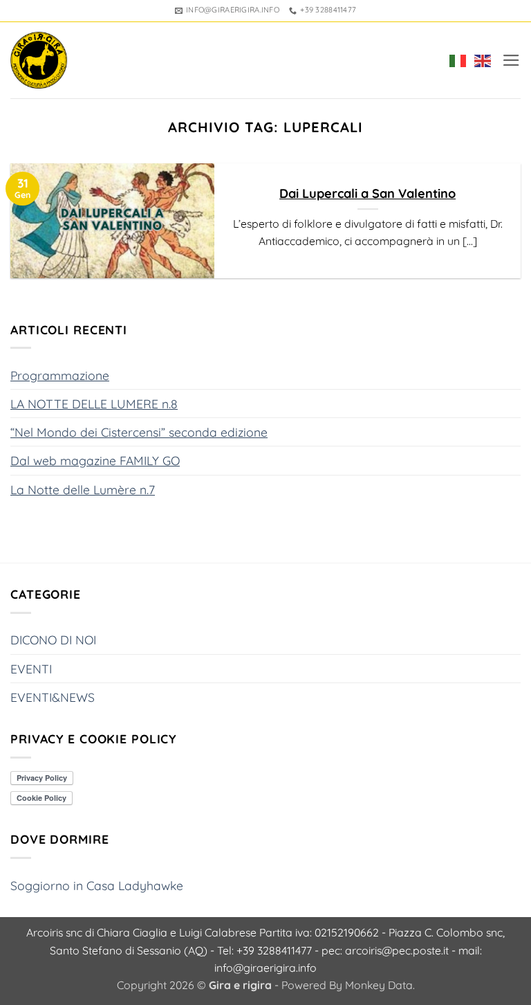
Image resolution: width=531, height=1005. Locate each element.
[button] (511, 60)
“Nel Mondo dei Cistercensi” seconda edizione (139, 432)
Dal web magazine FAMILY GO (95, 460)
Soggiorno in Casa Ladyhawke (96, 885)
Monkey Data (379, 985)
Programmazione (59, 375)
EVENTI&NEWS (52, 697)
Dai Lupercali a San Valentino (367, 193)
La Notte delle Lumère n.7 (82, 489)
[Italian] (454, 60)
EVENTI (31, 668)
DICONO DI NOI (53, 639)
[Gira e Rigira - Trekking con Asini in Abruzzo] (38, 60)
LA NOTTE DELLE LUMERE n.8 (94, 403)
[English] (479, 60)
